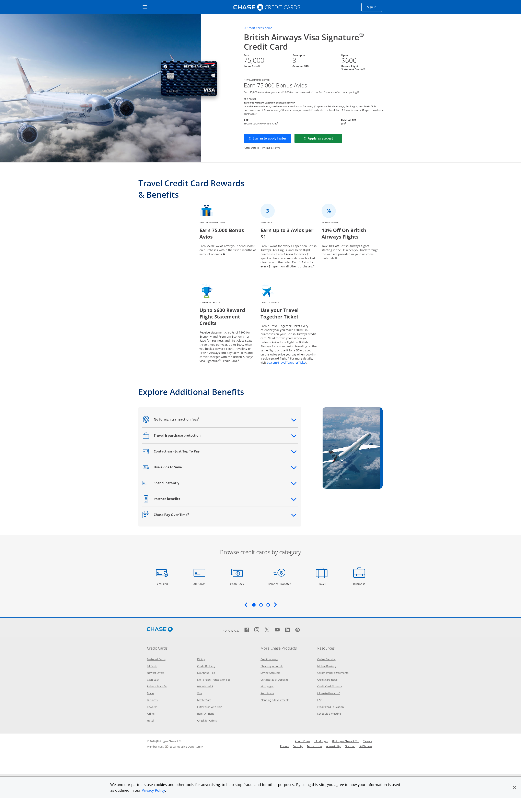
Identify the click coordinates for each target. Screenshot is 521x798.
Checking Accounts (271, 666)
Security (298, 746)
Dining (201, 659)
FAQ (319, 700)
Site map (350, 746)
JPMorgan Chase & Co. (345, 741)
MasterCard (204, 700)
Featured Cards (156, 659)
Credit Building (206, 666)
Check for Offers (207, 720)
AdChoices (365, 746)
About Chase (302, 741)
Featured (162, 584)
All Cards (200, 584)
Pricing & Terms (271, 147)
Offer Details (251, 147)
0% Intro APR (205, 686)
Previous (245, 604)
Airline (150, 713)
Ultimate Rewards (328, 693)
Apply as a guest (325, 139)
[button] (514, 787)
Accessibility (333, 746)
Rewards (152, 707)
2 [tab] (261, 605)
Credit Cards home (259, 28)
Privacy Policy (153, 790)
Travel (323, 584)
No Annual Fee (206, 673)
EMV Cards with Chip (209, 707)
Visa (199, 693)
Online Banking (326, 659)
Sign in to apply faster (272, 139)
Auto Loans (267, 693)
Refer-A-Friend (206, 713)
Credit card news (327, 679)
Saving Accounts (270, 673)
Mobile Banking (326, 666)
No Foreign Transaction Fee (213, 679)
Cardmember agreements (332, 673)
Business (359, 584)
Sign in (374, 7)
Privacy (284, 746)
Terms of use (314, 746)
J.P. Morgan (321, 741)
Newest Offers (155, 673)
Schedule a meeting (329, 713)
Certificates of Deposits (274, 679)
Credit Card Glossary (329, 686)
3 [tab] (268, 605)
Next (275, 604)
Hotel (150, 720)
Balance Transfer (279, 584)
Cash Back (237, 584)
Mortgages (267, 686)
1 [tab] (254, 605)
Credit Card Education (330, 707)
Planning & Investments (274, 700)
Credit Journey (269, 659)
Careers (367, 741)
